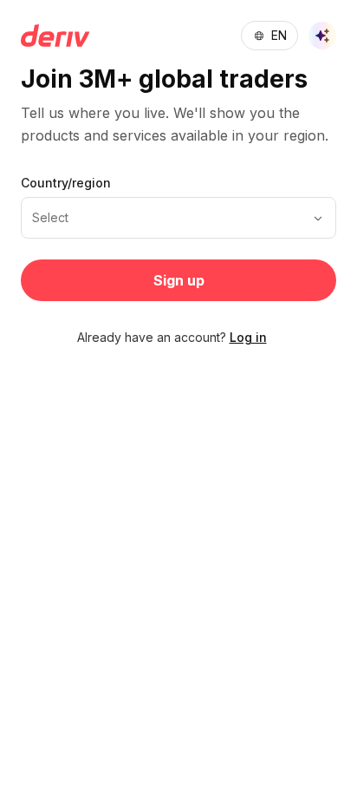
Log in (248, 337)
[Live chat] (322, 35)
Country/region (66, 182)
